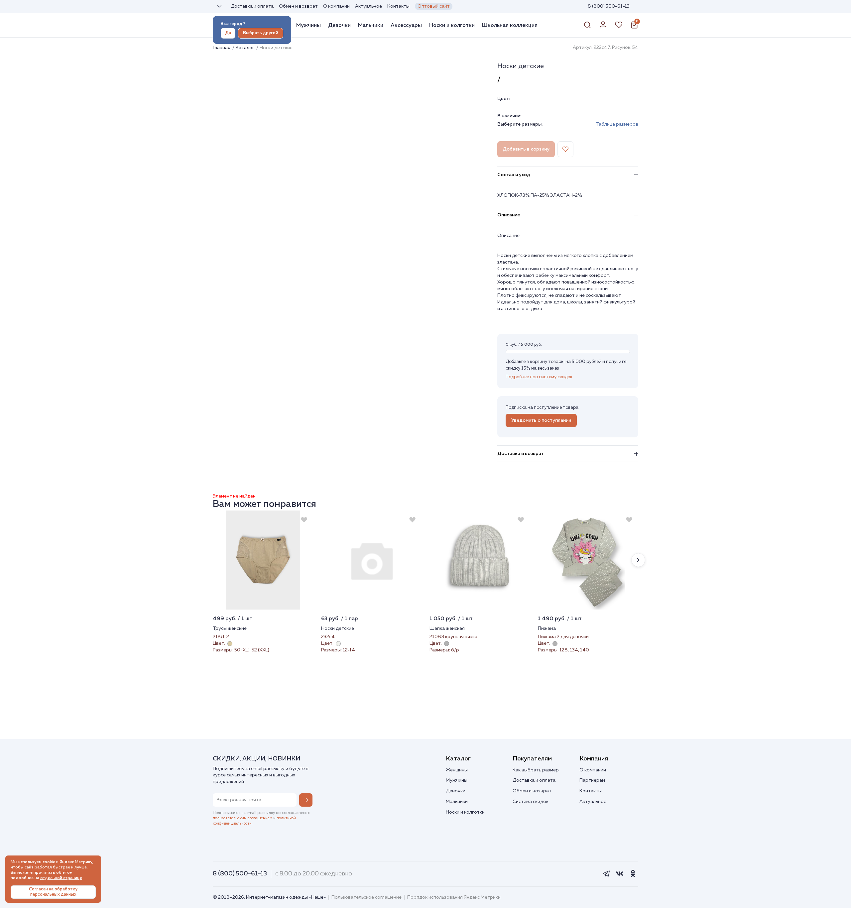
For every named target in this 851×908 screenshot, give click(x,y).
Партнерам (592, 780)
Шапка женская (447, 628)
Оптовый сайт (434, 6)
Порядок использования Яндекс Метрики (454, 897)
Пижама (547, 628)
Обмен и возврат (298, 6)
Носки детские (337, 628)
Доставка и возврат (520, 453)
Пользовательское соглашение (366, 897)
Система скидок (530, 801)
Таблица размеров (617, 124)
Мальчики (370, 25)
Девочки (339, 25)
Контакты (398, 6)
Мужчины (308, 25)
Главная (222, 48)
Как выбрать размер (536, 770)
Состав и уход (513, 174)
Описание (508, 215)
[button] (638, 560)
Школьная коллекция (510, 25)
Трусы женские (230, 628)
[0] (634, 27)
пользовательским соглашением (242, 818)
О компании (336, 6)
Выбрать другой (260, 33)
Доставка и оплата (252, 6)
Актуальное (368, 6)
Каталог (245, 48)
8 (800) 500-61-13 (609, 6)
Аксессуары (406, 25)
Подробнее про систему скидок (539, 377)
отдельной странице (61, 878)
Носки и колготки (452, 25)
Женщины (457, 770)
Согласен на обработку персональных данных (53, 892)
